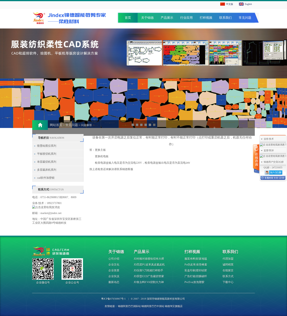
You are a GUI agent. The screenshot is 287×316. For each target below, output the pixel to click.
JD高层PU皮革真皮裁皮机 (149, 264)
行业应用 (186, 17)
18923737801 (54, 203)
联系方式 (228, 276)
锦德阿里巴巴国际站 (129, 306)
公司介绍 (113, 258)
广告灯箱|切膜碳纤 (195, 276)
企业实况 (113, 276)
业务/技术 (269, 139)
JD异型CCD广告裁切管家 (149, 276)
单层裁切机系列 (46, 161)
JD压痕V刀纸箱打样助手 (148, 270)
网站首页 (56, 125)
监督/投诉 (269, 150)
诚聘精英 (228, 264)
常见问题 (245, 17)
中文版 (229, 4)
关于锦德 (147, 17)
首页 (128, 17)
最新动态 (113, 282)
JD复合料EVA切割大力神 (149, 282)
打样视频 (206, 17)
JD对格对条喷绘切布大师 (149, 258)
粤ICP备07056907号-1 (113, 298)
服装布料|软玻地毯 (195, 258)
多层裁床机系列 (46, 169)
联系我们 (225, 17)
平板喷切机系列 (46, 153)
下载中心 (228, 282)
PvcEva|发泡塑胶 (194, 282)
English (248, 4)
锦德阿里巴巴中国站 (152, 306)
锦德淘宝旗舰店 (174, 306)
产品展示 (167, 17)
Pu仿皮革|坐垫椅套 (195, 264)
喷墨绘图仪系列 (46, 145)
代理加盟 (228, 258)
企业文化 (113, 264)
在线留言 (228, 270)
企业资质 (113, 270)
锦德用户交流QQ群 (274, 162)
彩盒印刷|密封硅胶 (195, 270)
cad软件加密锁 (45, 177)
